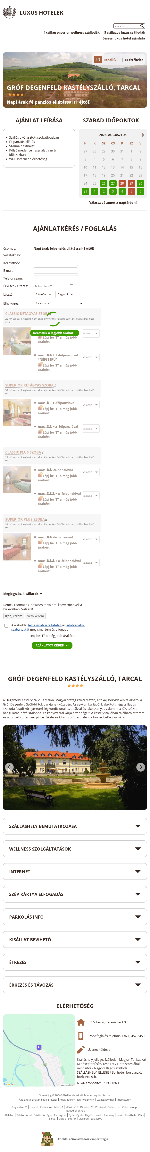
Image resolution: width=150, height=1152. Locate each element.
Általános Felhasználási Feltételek (38, 1099)
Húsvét (33, 1107)
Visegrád (84, 1118)
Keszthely (130, 1115)
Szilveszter (114, 1107)
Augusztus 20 (19, 1107)
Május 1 (58, 1107)
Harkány (109, 1115)
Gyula (79, 1115)
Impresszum (124, 1099)
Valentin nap (129, 1107)
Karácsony (46, 1107)
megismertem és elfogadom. (51, 629)
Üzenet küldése (99, 1049)
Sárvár (52, 1118)
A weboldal (19, 625)
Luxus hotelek (41, 12)
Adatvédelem (67, 1099)
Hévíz (119, 1115)
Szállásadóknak (105, 1099)
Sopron (72, 1118)
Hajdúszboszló (93, 1115)
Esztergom (60, 1115)
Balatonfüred (24, 1115)
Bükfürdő (39, 1115)
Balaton (9, 1115)
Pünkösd (100, 1107)
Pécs (141, 1115)
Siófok (62, 1118)
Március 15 (71, 1107)
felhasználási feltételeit (45, 625)
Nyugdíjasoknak (75, 1110)
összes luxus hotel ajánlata (124, 38)
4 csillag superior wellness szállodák (72, 32)
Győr (71, 1115)
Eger (49, 1115)
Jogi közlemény (86, 1099)
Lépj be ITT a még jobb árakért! (52, 636)
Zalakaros (96, 1118)
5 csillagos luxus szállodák (124, 32)
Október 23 (86, 1107)
